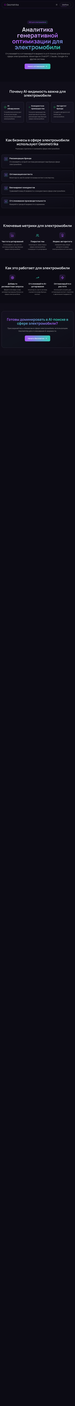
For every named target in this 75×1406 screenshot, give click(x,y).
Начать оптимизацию (36, 66)
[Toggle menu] (56, 4)
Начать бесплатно (36, 338)
